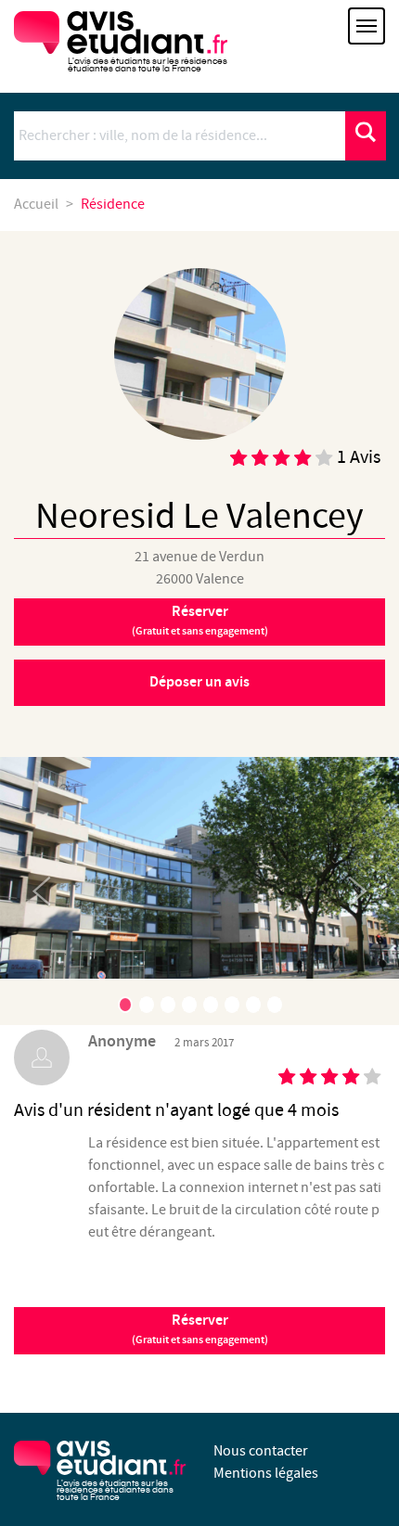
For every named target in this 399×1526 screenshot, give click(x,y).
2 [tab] (146, 1004)
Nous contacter (260, 1451)
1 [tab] (125, 1004)
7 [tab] (253, 1004)
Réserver (200, 620)
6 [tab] (232, 1004)
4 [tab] (189, 1004)
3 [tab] (168, 1004)
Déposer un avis (199, 682)
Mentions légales (265, 1473)
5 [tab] (210, 1004)
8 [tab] (274, 1004)
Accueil (36, 204)
